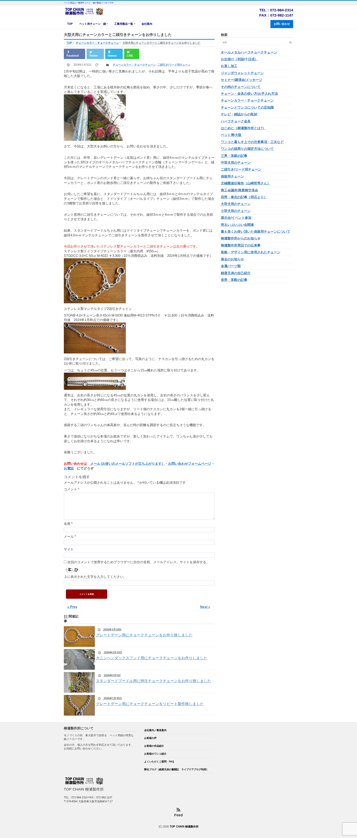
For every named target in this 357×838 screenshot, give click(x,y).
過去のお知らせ (232, 259)
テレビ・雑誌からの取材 (239, 114)
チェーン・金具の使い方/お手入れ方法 (249, 93)
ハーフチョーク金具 (236, 121)
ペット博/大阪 (231, 135)
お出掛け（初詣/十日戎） (239, 59)
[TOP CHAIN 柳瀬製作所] (84, 11)
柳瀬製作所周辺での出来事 (241, 245)
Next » (205, 607)
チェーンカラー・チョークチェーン (134, 64)
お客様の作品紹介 (154, 745)
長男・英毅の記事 (234, 280)
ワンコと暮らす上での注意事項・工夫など (252, 142)
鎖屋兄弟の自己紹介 (236, 273)
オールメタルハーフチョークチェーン (249, 52)
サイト (69, 549)
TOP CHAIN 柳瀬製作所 (184, 826)
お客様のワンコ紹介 (155, 753)
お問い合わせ (282, 23)
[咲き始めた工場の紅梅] (95, 138)
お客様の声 (150, 738)
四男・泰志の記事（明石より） (244, 197)
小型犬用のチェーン (236, 211)
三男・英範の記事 (234, 156)
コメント (71, 489)
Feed (178, 815)
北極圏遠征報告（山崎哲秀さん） (245, 183)
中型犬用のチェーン (236, 162)
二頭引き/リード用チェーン (173, 64)
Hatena (112, 55)
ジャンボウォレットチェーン (242, 73)
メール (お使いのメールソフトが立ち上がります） (127, 463)
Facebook (73, 55)
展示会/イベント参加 (236, 217)
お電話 (69, 468)
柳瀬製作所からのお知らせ (241, 238)
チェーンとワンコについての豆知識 (247, 107)
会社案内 (147, 23)
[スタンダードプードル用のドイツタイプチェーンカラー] (95, 300)
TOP (70, 23)
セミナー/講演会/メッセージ (241, 80)
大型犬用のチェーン (236, 204)
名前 (68, 523)
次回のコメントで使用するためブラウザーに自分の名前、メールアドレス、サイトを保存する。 (138, 562)
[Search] (290, 42)
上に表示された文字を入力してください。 (95, 576)
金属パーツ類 (231, 266)
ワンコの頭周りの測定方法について (247, 149)
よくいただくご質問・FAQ (159, 761)
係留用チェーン (232, 176)
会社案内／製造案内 (155, 730)
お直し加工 (229, 66)
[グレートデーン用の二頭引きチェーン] (95, 351)
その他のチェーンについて (241, 87)
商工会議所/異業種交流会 (239, 190)
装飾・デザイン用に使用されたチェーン (250, 252)
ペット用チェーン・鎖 (92, 23)
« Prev (72, 607)
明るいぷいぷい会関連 (237, 224)
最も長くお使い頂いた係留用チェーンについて (255, 231)
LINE (130, 55)
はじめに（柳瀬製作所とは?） (243, 128)
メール (70, 536)
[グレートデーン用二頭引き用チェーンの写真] (95, 387)
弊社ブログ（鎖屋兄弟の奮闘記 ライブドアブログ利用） (176, 769)
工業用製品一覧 (123, 23)
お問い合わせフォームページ (189, 463)
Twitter (93, 55)
